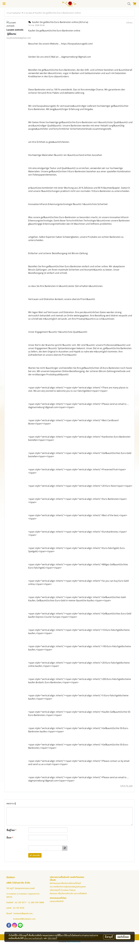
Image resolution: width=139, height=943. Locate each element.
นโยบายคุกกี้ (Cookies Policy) (62, 890)
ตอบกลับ (36, 855)
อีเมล (10, 837)
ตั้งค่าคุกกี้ (109, 937)
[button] (128, 3)
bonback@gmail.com (23, 913)
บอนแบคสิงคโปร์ (57, 901)
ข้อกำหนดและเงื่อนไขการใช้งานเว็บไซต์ (65, 883)
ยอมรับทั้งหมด (123, 937)
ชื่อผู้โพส (11, 830)
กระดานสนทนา (14, 12)
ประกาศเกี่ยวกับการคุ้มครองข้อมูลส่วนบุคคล (68, 886)
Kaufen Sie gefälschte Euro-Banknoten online (58, 12)
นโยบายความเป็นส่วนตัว (33, 938)
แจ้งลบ (129, 22)
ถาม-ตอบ (28, 12)
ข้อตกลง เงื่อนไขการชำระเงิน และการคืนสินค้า (68, 893)
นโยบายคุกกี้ (52, 938)
